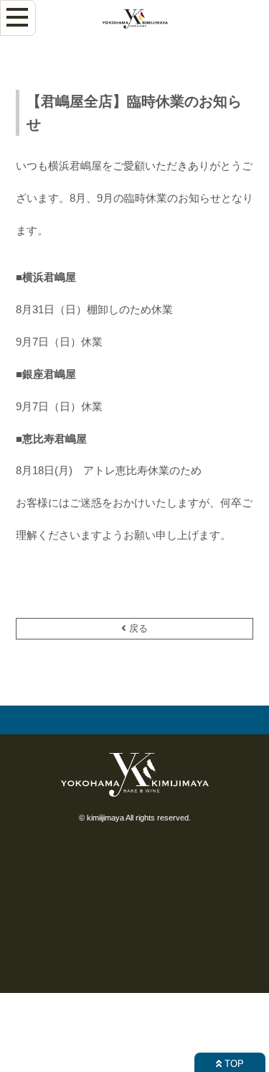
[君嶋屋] (135, 798)
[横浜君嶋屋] (135, 31)
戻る (137, 628)
